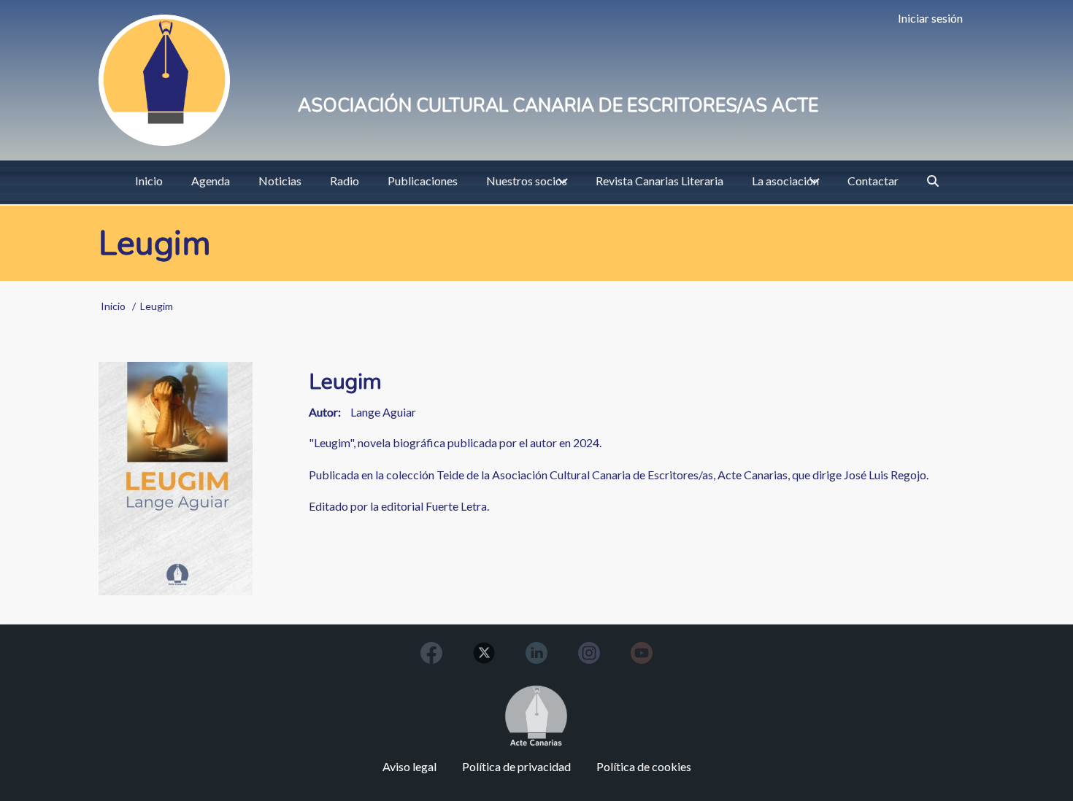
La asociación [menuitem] (785, 180)
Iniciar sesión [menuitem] (930, 18)
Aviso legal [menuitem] (409, 766)
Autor (323, 412)
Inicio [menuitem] (149, 180)
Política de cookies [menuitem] (643, 766)
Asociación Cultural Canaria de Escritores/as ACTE (558, 105)
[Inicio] (164, 80)
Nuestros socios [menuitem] (526, 180)
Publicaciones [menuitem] (423, 180)
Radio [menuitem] (344, 180)
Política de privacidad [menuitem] (516, 766)
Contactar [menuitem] (873, 180)
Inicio (113, 306)
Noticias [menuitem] (279, 180)
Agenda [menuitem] (210, 180)
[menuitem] (933, 180)
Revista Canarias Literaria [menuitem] (659, 180)
